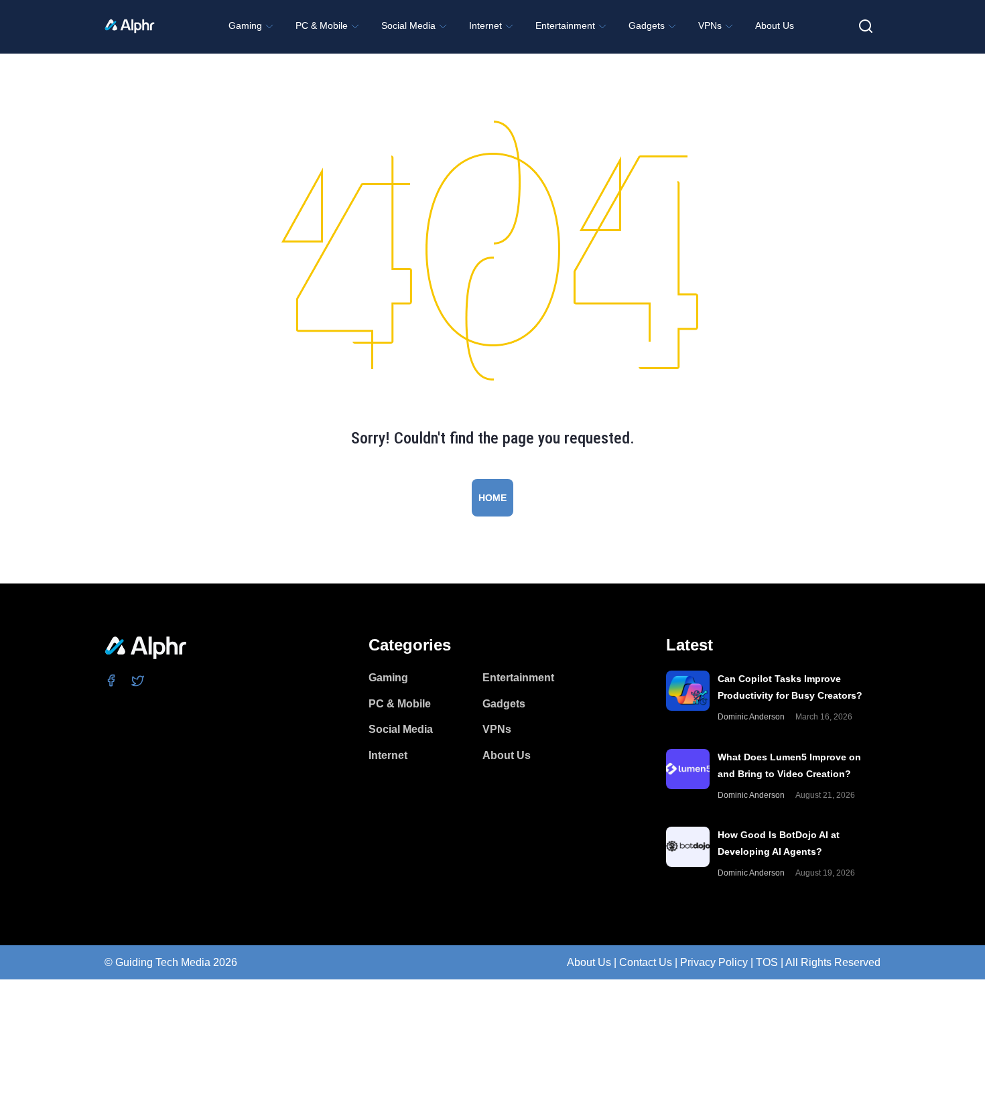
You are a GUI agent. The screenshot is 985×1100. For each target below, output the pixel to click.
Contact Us (645, 962)
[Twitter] (138, 680)
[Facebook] (112, 680)
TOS (767, 962)
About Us (589, 962)
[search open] (865, 26)
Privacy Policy (714, 962)
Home (492, 497)
